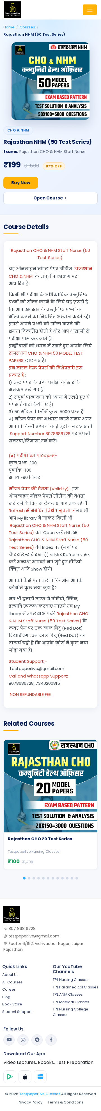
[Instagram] (23, 1040)
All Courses (12, 982)
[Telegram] (37, 1040)
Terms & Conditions (65, 1102)
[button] (24, 878)
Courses (27, 27)
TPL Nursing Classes (70, 979)
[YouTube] (9, 1040)
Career (8, 989)
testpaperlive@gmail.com (33, 936)
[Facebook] (51, 1040)
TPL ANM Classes (68, 994)
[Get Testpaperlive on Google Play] (9, 1076)
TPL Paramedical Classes (75, 987)
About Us (10, 974)
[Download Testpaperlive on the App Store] (25, 1076)
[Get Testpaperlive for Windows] (40, 1076)
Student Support (17, 1011)
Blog (6, 997)
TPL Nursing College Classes (70, 1012)
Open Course (48, 198)
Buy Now (20, 183)
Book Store (12, 1004)
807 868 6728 (21, 928)
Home (9, 27)
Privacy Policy (30, 1102)
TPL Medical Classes (71, 1002)
